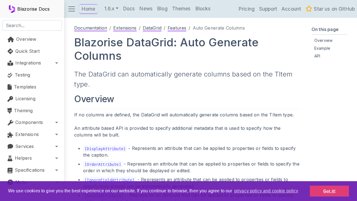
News (146, 8)
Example (322, 48)
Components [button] (28, 122)
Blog (162, 8)
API (317, 56)
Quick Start (27, 51)
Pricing (246, 9)
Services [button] (24, 146)
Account (291, 9)
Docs (129, 8)
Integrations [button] (27, 63)
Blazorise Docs (33, 9)
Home (88, 9)
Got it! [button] (329, 191)
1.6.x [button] (109, 8)
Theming (23, 110)
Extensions (125, 28)
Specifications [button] (29, 170)
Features (177, 28)
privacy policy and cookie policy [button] (266, 190)
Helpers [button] (22, 158)
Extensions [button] (26, 134)
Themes (181, 8)
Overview (25, 39)
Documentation (90, 28)
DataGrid (152, 28)
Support (268, 9)
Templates (24, 87)
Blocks (203, 8)
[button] (71, 9)
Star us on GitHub (333, 9)
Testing (21, 75)
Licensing (24, 98)
